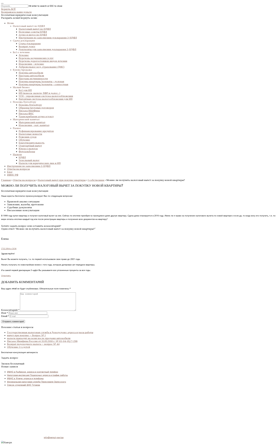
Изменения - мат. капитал (34, 125)
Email (5, 316)
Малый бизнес (21, 87)
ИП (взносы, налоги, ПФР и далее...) (39, 93)
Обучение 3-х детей (18, 346)
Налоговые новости (30, 133)
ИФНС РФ (12, 174)
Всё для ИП (25, 90)
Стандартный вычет (30, 145)
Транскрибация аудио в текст (36, 116)
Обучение (24, 139)
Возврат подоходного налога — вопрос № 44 (33, 344)
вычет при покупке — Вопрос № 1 (26, 335)
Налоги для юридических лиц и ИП (40, 163)
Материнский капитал (26, 119)
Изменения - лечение (31, 63)
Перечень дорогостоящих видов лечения (43, 61)
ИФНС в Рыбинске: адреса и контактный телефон (32, 372)
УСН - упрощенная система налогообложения (46, 96)
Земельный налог (29, 160)
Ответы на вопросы (18, 168)
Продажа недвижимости (33, 78)
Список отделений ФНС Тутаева (23, 385)
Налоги (17, 154)
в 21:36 (8, 248)
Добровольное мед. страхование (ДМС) (41, 66)
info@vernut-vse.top (54, 437)
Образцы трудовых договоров (36, 107)
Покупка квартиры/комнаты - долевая (41, 81)
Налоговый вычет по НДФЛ (29, 26)
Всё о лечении (21, 52)
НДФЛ (22, 157)
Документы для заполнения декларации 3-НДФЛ (47, 49)
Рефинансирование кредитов (36, 131)
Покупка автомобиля (31, 72)
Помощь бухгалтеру (24, 101)
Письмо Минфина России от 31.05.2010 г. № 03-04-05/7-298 (42, 341)
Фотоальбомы (27, 151)
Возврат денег (27, 46)
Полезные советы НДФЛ (33, 31)
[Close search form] (2, 3)
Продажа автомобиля (31, 75)
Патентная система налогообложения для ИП (45, 98)
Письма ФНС (26, 113)
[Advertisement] (88, 409)
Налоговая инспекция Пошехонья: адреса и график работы (37, 375)
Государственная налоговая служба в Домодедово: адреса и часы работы (50, 332)
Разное (17, 128)
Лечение (24, 55)
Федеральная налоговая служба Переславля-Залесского (36, 382)
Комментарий (10, 309)
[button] (19, 17)
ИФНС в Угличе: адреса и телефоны (25, 378)
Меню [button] (10, 23)
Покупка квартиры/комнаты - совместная (43, 84)
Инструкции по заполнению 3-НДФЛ (28, 166)
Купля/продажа (22, 69)
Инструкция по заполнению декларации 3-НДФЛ (48, 37)
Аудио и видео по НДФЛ (33, 34)
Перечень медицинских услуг (36, 58)
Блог (10, 171)
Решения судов (27, 136)
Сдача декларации (24, 40)
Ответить (6, 275)
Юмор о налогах (28, 148)
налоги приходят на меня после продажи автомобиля (38, 338)
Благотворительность (31, 142)
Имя (4, 312)
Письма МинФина (29, 110)
